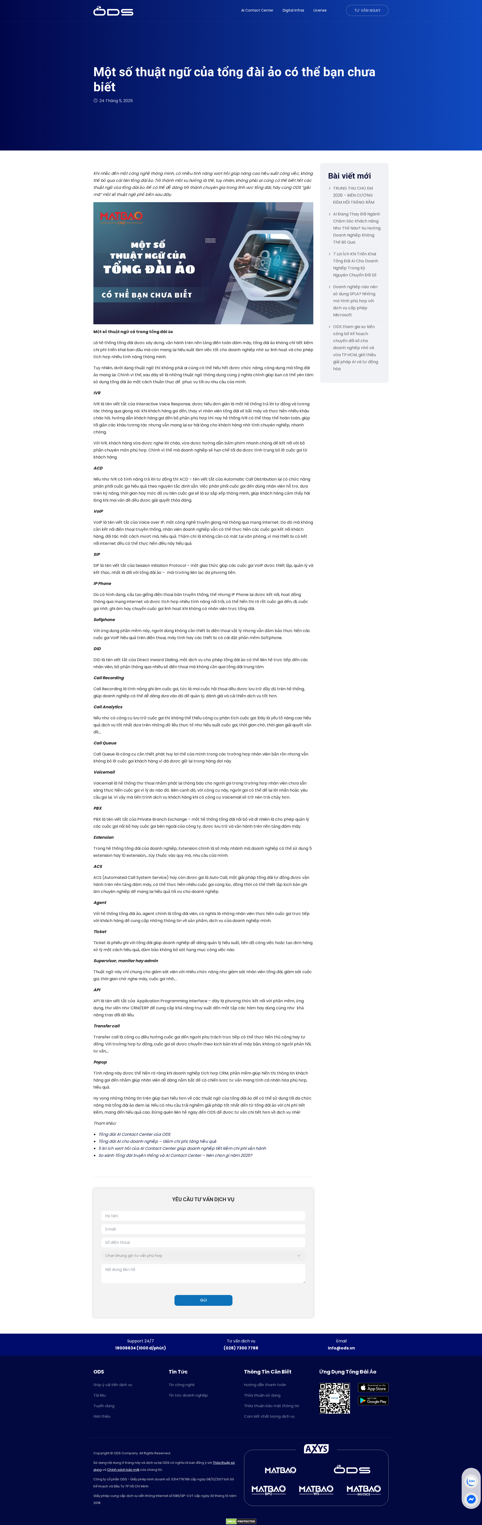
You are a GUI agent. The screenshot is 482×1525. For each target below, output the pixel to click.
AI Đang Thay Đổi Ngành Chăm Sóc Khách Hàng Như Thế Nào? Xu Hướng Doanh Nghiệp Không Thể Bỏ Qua (357, 228)
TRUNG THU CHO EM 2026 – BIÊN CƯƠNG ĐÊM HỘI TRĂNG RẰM (353, 195)
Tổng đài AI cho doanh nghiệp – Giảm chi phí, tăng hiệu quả (157, 1141)
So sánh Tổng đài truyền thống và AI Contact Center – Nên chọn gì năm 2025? (175, 1155)
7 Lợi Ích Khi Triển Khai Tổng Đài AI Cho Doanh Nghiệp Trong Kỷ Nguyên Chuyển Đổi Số (355, 264)
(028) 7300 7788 (241, 1348)
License (320, 10)
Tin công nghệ (182, 1384)
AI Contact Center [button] (257, 10)
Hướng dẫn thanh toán (265, 1384)
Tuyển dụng (103, 1405)
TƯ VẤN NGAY (367, 10)
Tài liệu (99, 1395)
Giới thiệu (101, 1416)
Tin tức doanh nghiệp (188, 1395)
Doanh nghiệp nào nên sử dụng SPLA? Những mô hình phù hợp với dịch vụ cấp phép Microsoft (355, 301)
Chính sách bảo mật (123, 1469)
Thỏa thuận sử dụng (262, 1395)
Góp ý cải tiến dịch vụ (112, 1384)
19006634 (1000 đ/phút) (140, 1348)
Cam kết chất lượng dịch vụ (269, 1416)
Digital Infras (293, 10)
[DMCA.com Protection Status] (241, 1521)
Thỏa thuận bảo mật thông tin (271, 1405)
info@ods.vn (341, 1348)
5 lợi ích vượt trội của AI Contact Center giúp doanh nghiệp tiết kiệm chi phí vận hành (182, 1148)
